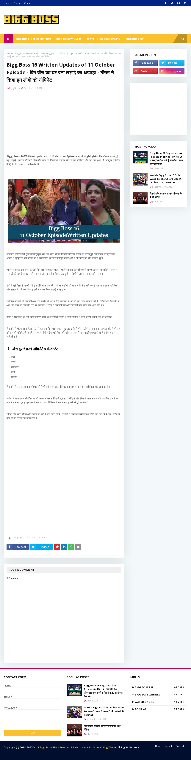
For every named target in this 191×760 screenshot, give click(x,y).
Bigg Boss (14, 88)
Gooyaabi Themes (69, 754)
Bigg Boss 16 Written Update (30, 53)
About (17, 3)
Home (7, 3)
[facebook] (165, 3)
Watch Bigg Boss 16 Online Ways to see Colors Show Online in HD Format (166, 178)
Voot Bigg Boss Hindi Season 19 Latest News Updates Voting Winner (75, 747)
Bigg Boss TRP (155, 687)
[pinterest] (185, 3)
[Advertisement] (64, 122)
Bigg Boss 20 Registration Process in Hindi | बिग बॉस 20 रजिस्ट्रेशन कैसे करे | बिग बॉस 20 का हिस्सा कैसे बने (166, 158)
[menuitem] (8, 38)
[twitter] (172, 3)
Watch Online (155, 702)
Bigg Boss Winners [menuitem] (69, 39)
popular (155, 709)
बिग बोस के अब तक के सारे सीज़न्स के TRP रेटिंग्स (166, 195)
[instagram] (178, 3)
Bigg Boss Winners (155, 694)
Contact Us (181, 746)
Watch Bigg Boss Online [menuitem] (103, 39)
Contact (28, 3)
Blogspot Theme (32, 754)
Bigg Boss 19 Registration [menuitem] (33, 39)
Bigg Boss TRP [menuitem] (135, 39)
